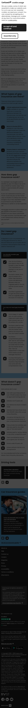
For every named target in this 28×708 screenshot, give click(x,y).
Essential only (10, 36)
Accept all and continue (10, 27)
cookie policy (12, 20)
